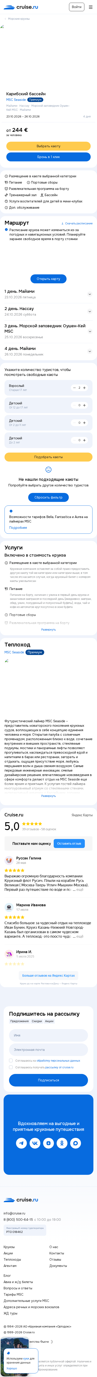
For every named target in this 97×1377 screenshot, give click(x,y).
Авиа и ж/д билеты (18, 1282)
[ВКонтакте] (35, 1143)
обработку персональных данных (58, 1061)
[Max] (75, 1143)
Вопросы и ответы (18, 1288)
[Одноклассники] (62, 1143)
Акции (8, 1253)
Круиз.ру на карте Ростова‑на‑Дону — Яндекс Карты (48, 983)
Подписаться (48, 1080)
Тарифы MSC (13, 1294)
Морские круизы (19, 19)
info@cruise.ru (14, 1213)
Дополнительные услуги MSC (26, 1301)
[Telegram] (21, 1143)
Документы (58, 1266)
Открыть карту (48, 279)
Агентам (10, 1266)
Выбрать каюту (48, 146)
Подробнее (18, 528)
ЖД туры (10, 1313)
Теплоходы (12, 1260)
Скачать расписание (78, 223)
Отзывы (55, 1260)
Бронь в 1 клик (48, 157)
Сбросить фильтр (48, 497)
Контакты (56, 1253)
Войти (76, 7)
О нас (53, 1247)
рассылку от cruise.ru (59, 1067)
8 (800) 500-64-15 (18, 1220)
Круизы (9, 1247)
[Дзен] (48, 1143)
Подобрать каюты (48, 457)
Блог (7, 1276)
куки (26, 1358)
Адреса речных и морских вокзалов (31, 1307)
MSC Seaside (16, 100)
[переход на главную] (21, 7)
